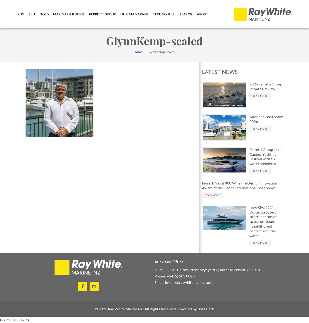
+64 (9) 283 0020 (181, 276)
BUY (21, 14)
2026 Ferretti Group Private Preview (266, 86)
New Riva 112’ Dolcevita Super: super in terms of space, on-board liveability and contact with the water (263, 221)
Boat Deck (205, 309)
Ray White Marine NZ (125, 309)
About (202, 14)
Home (138, 52)
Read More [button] (260, 96)
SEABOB (185, 14)
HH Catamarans (134, 14)
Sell (32, 14)
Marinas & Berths (69, 14)
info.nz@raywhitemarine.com (188, 282)
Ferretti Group (102, 14)
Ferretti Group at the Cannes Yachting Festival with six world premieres (266, 156)
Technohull (164, 14)
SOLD (44, 14)
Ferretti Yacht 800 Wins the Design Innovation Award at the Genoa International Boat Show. (239, 185)
